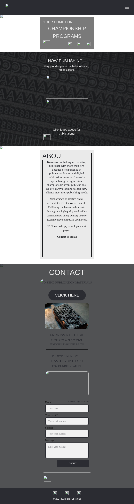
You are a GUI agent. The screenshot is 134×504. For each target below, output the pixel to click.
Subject (49, 427)
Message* (50, 440)
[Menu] (127, 7)
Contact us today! (67, 236)
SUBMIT (72, 463)
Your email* (51, 415)
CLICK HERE (67, 295)
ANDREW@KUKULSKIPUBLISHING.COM (67, 344)
